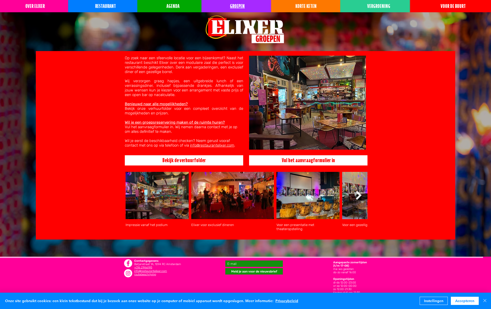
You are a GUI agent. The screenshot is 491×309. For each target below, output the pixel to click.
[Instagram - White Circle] (128, 273)
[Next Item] (359, 195)
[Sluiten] (485, 301)
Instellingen (433, 301)
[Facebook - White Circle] (128, 263)
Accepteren (464, 301)
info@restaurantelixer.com (212, 145)
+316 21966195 (143, 267)
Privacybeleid (286, 301)
